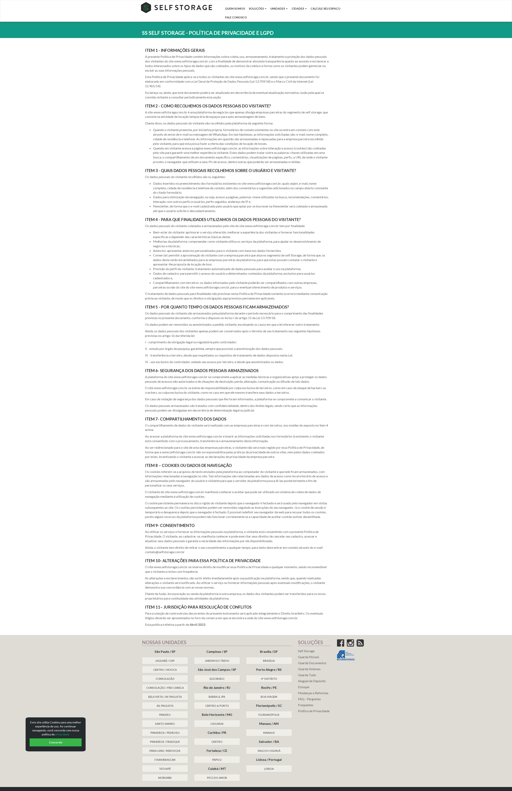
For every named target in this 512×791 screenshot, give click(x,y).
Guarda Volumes (309, 669)
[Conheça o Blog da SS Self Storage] (361, 645)
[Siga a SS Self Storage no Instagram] (351, 645)
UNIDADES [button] (278, 8)
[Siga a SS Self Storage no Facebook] (341, 645)
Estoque (303, 687)
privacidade (62, 734)
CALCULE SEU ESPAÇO (325, 8)
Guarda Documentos (312, 663)
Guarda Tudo (307, 675)
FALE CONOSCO (236, 17)
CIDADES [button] (298, 8)
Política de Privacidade (314, 711)
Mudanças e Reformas (313, 693)
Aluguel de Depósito (312, 681)
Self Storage (306, 651)
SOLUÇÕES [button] (256, 8)
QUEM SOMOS (235, 8)
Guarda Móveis (308, 657)
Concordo (55, 742)
